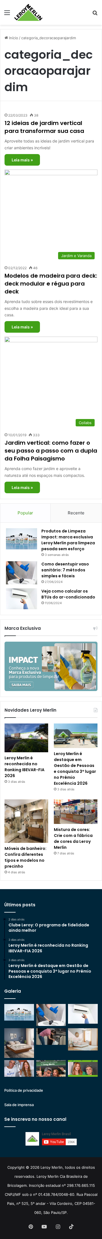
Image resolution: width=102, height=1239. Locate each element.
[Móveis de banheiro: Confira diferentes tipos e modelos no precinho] (26, 821)
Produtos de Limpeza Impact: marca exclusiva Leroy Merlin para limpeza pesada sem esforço (68, 540)
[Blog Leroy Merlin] (28, 12)
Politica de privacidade (23, 1090)
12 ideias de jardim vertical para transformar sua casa (44, 127)
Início (13, 38)
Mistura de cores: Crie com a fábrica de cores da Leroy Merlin (73, 838)
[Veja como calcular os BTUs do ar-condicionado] (21, 598)
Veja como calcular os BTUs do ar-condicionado (68, 594)
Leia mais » (22, 159)
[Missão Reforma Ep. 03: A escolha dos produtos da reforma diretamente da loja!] (51, 1068)
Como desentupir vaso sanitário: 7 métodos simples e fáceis (65, 570)
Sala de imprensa (19, 1104)
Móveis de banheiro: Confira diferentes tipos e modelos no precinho (25, 857)
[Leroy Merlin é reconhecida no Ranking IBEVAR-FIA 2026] (26, 738)
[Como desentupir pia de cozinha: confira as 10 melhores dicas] (51, 1036)
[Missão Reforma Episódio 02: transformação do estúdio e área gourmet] (83, 1068)
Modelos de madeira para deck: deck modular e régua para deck (51, 283)
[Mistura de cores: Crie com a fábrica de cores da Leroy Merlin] (75, 811)
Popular (25, 513)
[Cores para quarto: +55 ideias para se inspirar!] (83, 1039)
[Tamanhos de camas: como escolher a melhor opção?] (19, 1043)
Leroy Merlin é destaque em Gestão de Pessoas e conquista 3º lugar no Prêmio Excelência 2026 (75, 768)
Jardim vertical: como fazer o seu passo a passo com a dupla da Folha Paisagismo (51, 450)
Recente (76, 513)
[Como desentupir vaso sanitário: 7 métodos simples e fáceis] (21, 573)
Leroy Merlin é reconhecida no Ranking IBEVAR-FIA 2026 (24, 767)
